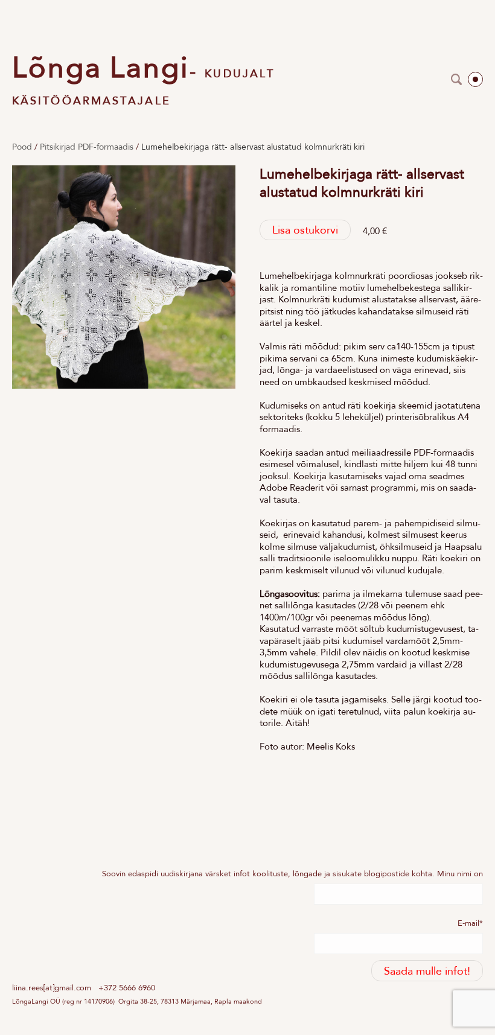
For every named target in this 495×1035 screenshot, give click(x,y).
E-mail (468, 923)
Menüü (475, 79)
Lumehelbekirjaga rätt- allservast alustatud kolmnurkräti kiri (253, 146)
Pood (22, 146)
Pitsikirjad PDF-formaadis (86, 146)
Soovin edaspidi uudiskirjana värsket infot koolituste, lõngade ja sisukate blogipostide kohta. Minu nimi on (292, 873)
